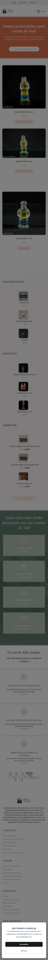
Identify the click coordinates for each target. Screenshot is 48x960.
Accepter (24, 944)
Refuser (24, 951)
